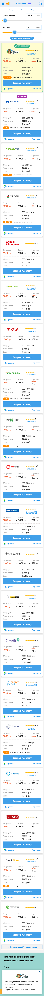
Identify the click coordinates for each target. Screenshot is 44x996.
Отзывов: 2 (31, 599)
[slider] (5, 20)
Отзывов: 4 (31, 332)
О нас (6, 967)
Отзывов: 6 (31, 728)
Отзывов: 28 (31, 104)
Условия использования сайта (18, 961)
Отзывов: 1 (31, 53)
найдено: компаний (22, 38)
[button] (3, 3)
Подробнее (36, 88)
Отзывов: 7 (31, 375)
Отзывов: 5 (31, 151)
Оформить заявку (22, 83)
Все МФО (20, 3)
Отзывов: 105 (31, 512)
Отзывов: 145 (31, 685)
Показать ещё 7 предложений (23, 947)
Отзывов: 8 (31, 469)
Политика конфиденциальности (19, 957)
